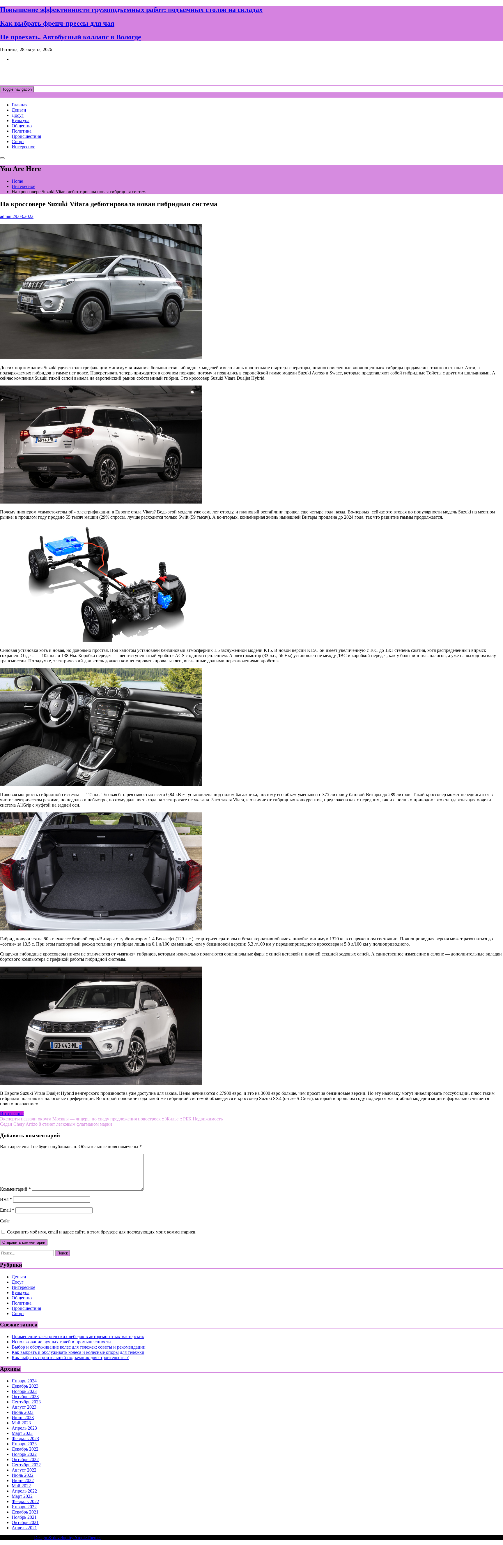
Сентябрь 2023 (26, 1401)
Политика (21, 131)
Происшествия (26, 136)
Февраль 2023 (25, 1438)
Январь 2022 (24, 1506)
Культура (20, 120)
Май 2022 (21, 1485)
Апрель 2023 (24, 1428)
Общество (22, 125)
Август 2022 (24, 1469)
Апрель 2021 (24, 1527)
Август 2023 (24, 1407)
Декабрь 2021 (25, 1511)
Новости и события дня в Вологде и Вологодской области (119, 73)
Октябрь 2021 (25, 1522)
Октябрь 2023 (25, 1396)
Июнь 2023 (23, 1417)
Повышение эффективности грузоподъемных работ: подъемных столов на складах (131, 9)
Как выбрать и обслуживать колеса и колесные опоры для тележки (78, 1352)
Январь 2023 (24, 1443)
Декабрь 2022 (25, 1449)
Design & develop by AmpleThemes (67, 1537)
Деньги (19, 110)
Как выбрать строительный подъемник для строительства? (70, 1357)
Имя (6, 1199)
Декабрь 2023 (25, 1386)
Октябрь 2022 (25, 1459)
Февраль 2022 (25, 1501)
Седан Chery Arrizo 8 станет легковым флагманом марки (56, 1124)
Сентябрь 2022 (26, 1464)
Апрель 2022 (24, 1490)
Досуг (18, 115)
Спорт (18, 141)
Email (7, 1210)
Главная (19, 104)
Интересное (23, 146)
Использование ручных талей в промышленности (61, 1341)
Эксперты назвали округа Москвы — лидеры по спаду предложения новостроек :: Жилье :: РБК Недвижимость (111, 1118)
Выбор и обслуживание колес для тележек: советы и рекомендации (79, 1347)
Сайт (5, 1220)
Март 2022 (22, 1496)
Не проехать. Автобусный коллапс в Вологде (70, 37)
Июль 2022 (22, 1475)
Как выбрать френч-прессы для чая (57, 23)
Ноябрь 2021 (24, 1517)
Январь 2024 (24, 1380)
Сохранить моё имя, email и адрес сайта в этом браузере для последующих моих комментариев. (101, 1231)
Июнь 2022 (23, 1480)
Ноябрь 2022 (24, 1454)
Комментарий (15, 1189)
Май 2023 (21, 1422)
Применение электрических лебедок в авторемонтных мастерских (78, 1336)
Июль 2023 (22, 1412)
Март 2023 (22, 1433)
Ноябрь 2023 (24, 1391)
